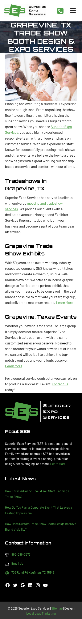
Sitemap (57, 608)
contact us (60, 384)
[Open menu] (73, 10)
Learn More (64, 302)
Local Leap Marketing (41, 613)
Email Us (17, 563)
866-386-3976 (20, 554)
